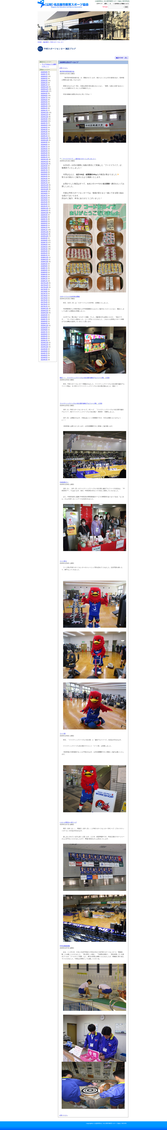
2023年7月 (44, 146)
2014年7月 (44, 353)
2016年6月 (44, 321)
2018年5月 (44, 272)
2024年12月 (44, 112)
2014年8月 (44, 351)
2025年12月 (44, 87)
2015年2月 (44, 338)
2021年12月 (44, 185)
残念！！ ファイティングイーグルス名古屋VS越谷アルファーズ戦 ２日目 (84, 377)
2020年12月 (44, 208)
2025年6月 (44, 100)
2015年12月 (44, 325)
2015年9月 (44, 327)
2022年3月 (44, 178)
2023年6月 (44, 149)
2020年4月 (44, 225)
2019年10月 (44, 236)
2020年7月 (44, 219)
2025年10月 (44, 91)
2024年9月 (44, 119)
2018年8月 (44, 266)
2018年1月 (44, 281)
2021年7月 (44, 195)
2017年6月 (44, 295)
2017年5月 (44, 298)
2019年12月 (44, 232)
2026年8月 (44, 72)
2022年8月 (44, 168)
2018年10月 (44, 261)
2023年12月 (44, 138)
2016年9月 (44, 315)
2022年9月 (44, 166)
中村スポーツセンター (57, 42)
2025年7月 (44, 97)
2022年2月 (44, 180)
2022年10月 (44, 163)
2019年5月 (44, 247)
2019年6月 (44, 244)
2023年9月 (44, 142)
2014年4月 (44, 359)
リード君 (63, 733)
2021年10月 (44, 189)
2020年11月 (44, 210)
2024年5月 (44, 127)
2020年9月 (44, 215)
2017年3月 (44, 302)
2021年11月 (44, 187)
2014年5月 (44, 357)
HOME (40, 42)
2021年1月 (44, 206)
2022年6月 (44, 172)
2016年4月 (44, 323)
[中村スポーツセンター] (63, 5)
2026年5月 (44, 78)
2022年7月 (44, 170)
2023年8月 (44, 144)
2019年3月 (44, 251)
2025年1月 (44, 110)
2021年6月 (44, 198)
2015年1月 (44, 340)
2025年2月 (44, 108)
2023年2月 (44, 155)
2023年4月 (44, 151)
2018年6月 (44, 270)
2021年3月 (44, 204)
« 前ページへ (63, 68)
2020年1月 (44, 230)
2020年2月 (44, 227)
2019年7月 (44, 242)
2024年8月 (44, 121)
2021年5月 (44, 200)
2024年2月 (44, 134)
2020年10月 (44, 212)
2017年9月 (44, 289)
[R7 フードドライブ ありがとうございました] (94, 291)
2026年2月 (44, 82)
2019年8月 (44, 240)
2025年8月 (44, 95)
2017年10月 (44, 287)
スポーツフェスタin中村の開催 (70, 296)
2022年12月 (44, 159)
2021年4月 (44, 202)
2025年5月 (44, 102)
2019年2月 (44, 253)
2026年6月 (44, 76)
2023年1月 (44, 157)
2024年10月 (44, 117)
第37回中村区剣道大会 (67, 71)
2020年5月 (44, 223)
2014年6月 (44, 355)
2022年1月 (44, 183)
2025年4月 (44, 104)
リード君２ (63, 561)
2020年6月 (44, 221)
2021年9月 (44, 191)
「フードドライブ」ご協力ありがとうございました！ (78, 159)
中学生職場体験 (65, 946)
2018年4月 (44, 274)
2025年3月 (44, 106)
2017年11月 (44, 285)
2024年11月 (44, 114)
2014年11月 (44, 344)
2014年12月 (44, 342)
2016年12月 (44, 308)
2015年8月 (44, 330)
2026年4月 (44, 80)
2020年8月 (44, 217)
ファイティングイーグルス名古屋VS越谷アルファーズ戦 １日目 (81, 403)
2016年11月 (44, 310)
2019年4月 (44, 249)
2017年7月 (44, 293)
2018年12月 (44, 257)
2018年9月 (44, 264)
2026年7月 (44, 74)
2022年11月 (44, 161)
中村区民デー (64, 482)
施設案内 (46, 42)
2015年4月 (44, 336)
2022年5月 (44, 174)
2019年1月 (44, 255)
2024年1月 (44, 136)
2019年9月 (44, 238)
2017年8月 (44, 291)
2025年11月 (44, 89)
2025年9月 (44, 93)
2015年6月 (44, 334)
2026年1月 (44, 85)
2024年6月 (44, 125)
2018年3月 (44, 276)
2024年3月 (44, 131)
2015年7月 (44, 332)
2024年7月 (44, 123)
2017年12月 (44, 283)
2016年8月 (44, 317)
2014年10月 (44, 347)
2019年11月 (44, 234)
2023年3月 (44, 153)
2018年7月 (44, 268)
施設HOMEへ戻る (122, 58)
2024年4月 (44, 129)
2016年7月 (44, 319)
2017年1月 (44, 306)
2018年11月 (44, 259)
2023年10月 (44, 140)
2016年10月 (44, 313)
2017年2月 (44, 304)
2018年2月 (44, 278)
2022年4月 (44, 176)
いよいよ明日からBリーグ (68, 822)
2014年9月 (44, 349)
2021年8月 (44, 193)
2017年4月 (44, 300)
